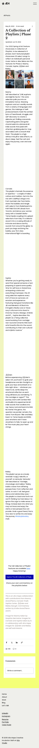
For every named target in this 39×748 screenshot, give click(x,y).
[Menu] (35, 4)
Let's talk (5, 705)
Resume (5, 719)
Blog (3, 702)
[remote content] (19, 165)
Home (4, 694)
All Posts (7, 15)
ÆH (7, 3)
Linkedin (5, 713)
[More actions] (32, 26)
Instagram (6, 716)
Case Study (6, 725)
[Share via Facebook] (6, 642)
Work (4, 700)
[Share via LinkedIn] (17, 642)
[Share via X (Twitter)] (12, 642)
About (4, 697)
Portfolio (5, 722)
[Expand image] (10, 74)
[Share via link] (22, 642)
